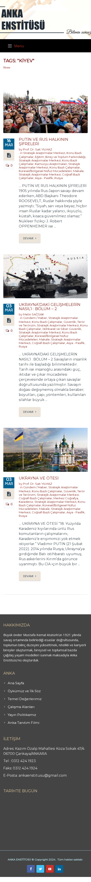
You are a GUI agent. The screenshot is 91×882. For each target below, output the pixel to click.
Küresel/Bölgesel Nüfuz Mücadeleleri (45, 171)
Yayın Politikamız (22, 715)
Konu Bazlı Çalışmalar (64, 167)
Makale (78, 171)
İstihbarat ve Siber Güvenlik (61, 329)
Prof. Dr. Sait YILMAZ (37, 149)
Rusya (58, 178)
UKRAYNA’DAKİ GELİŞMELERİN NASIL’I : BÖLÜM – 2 (49, 306)
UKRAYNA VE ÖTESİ (39, 478)
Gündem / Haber (35, 318)
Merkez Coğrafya (65, 498)
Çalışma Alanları (21, 707)
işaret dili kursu (69, 879)
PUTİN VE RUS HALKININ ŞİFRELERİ (43, 141)
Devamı (28, 238)
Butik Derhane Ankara (16, 879)
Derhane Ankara (45, 879)
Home (6, 67)
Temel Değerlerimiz (25, 699)
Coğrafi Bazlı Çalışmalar (48, 343)
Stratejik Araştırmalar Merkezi (44, 153)
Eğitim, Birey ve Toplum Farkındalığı (60, 157)
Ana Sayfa (16, 683)
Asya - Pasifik (44, 178)
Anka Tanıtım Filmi (23, 723)
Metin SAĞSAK (33, 314)
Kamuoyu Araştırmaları (51, 164)
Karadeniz (26, 501)
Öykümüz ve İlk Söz (24, 691)
